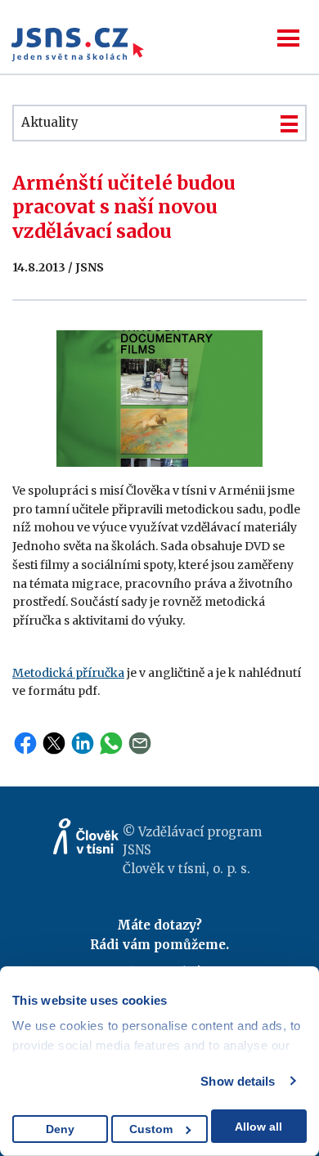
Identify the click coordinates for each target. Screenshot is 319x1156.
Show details (237, 1081)
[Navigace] (288, 38)
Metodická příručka (68, 672)
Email (140, 743)
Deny (60, 1129)
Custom (151, 1129)
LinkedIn (83, 743)
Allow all (258, 1126)
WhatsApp (111, 743)
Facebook (25, 743)
